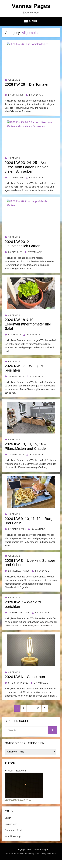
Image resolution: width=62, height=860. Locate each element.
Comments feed (13, 830)
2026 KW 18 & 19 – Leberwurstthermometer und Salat (28, 324)
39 (38, 708)
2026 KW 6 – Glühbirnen (25, 677)
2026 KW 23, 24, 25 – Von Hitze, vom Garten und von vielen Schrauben (26, 167)
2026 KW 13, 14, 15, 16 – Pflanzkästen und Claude (25, 446)
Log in (8, 817)
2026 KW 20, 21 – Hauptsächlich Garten (22, 244)
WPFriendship (28, 854)
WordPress (51, 854)
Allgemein (14, 80)
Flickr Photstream (16, 770)
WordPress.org (13, 836)
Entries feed (11, 824)
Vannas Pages (31, 6)
